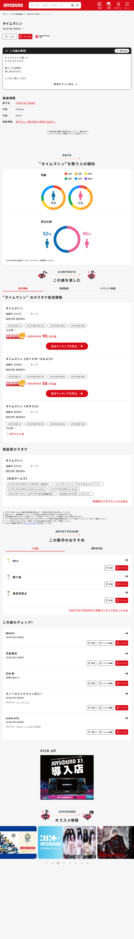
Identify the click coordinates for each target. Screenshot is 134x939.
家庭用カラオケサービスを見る (110, 501)
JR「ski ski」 (24, 702)
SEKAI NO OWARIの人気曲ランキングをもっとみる (98, 610)
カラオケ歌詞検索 (16, 14)
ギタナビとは (16, 433)
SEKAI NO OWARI (33, 14)
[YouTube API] (31, 523)
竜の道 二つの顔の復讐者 (29, 726)
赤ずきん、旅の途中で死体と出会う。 (36, 121)
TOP (4, 14)
